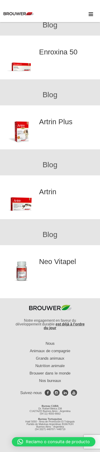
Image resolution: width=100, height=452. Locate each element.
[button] (53, 441)
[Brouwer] (25, 13)
